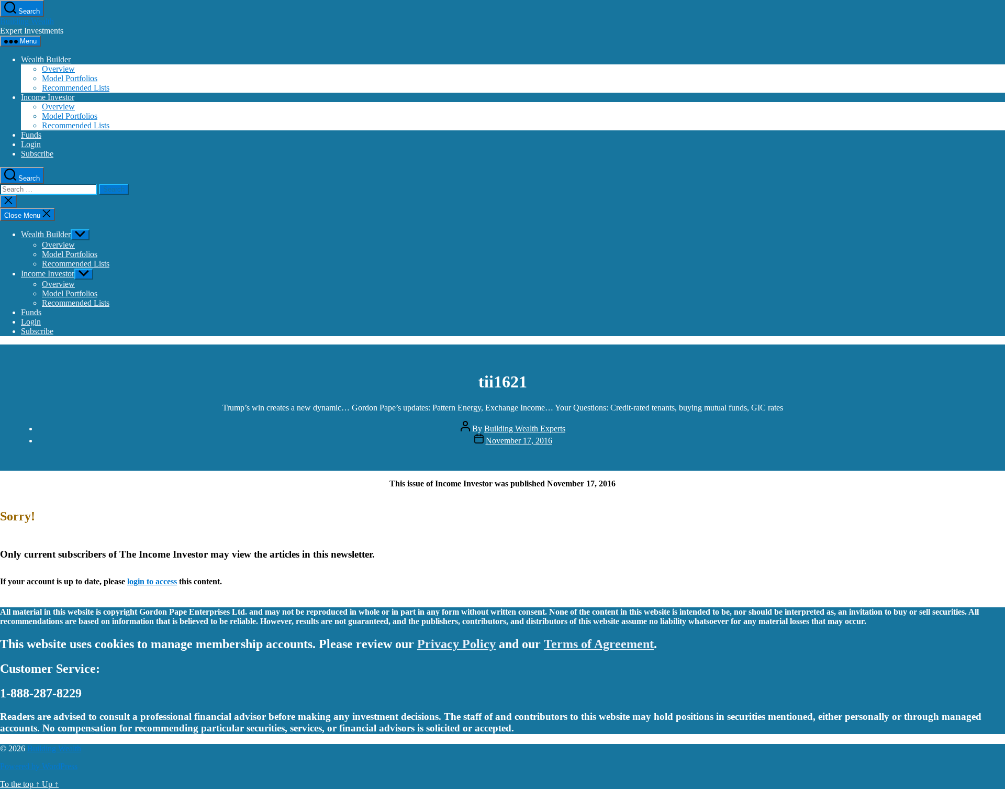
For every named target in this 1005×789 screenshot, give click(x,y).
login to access (152, 581)
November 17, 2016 (519, 440)
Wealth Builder (46, 59)
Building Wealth (27, 21)
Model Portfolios (69, 78)
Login (31, 144)
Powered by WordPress (38, 766)
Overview (58, 68)
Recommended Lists (75, 87)
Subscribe (37, 153)
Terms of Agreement (599, 644)
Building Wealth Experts (524, 428)
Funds (31, 134)
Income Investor (47, 97)
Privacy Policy (456, 644)
